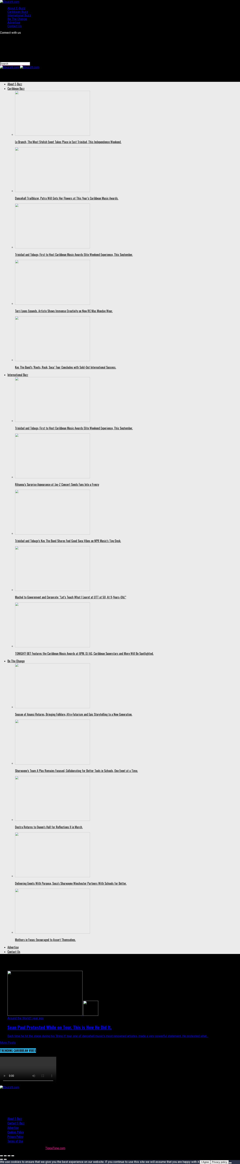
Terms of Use (15, 1141)
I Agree (205, 1162)
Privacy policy (219, 1162)
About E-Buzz (17, 8)
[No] (230, 1162)
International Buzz (19, 15)
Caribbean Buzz (18, 12)
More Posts (8, 1042)
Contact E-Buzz (16, 1123)
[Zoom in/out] (12, 1155)
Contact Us (15, 26)
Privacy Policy (15, 1136)
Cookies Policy (16, 1132)
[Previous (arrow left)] (1, 1159)
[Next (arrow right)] (5, 1159)
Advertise (14, 22)
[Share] (5, 1155)
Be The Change (17, 19)
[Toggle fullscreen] (9, 1155)
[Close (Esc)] (1, 1155)
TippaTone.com (55, 1148)
